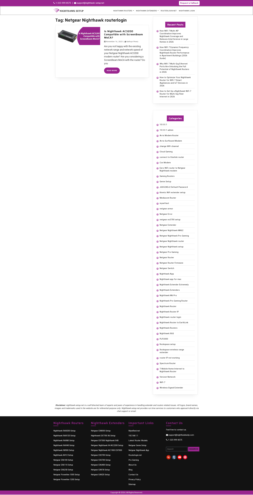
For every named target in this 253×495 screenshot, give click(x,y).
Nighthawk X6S (167, 333)
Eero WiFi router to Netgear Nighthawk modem (172, 169)
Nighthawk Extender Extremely (174, 284)
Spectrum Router (168, 363)
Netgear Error (166, 214)
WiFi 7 (162, 382)
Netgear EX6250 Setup (63, 469)
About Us (132, 464)
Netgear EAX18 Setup (100, 469)
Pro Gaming (133, 460)
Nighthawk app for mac (170, 279)
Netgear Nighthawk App (138, 450)
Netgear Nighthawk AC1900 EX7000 (106, 450)
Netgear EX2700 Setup (101, 455)
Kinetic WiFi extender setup (173, 192)
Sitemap (132, 484)
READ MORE (113, 71)
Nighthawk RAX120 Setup (64, 435)
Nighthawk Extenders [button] (146, 11)
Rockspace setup (168, 344)
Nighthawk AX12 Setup (63, 455)
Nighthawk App (167, 274)
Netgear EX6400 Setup (101, 464)
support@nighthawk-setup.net (90, 3)
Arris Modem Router (169, 135)
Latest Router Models (138, 440)
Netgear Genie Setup (137, 445)
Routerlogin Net (169, 11)
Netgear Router (167, 257)
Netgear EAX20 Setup (100, 474)
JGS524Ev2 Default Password (174, 187)
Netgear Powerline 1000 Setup (66, 474)
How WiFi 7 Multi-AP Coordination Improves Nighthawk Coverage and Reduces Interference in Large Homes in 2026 (174, 36)
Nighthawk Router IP (169, 311)
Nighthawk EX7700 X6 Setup (103, 435)
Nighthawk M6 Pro (168, 295)
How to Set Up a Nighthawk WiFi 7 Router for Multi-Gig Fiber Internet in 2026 (175, 94)
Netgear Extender (168, 225)
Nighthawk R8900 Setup (63, 450)
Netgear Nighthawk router (172, 241)
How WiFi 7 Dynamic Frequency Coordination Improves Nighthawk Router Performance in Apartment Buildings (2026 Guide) (174, 53)
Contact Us (133, 474)
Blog (130, 469)
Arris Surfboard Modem (171, 141)
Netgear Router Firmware (171, 263)
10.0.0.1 (163, 124)
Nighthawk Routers (168, 328)
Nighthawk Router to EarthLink (174, 322)
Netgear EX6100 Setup (63, 460)
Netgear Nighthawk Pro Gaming (174, 235)
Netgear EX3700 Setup (101, 460)
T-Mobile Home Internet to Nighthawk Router (172, 370)
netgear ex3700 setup (170, 219)
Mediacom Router (168, 198)
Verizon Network (168, 377)
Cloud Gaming (166, 151)
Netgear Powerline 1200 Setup (66, 479)
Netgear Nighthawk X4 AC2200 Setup (107, 445)
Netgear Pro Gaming (169, 252)
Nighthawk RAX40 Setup (63, 445)
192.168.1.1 (133, 435)
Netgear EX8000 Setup (101, 430)
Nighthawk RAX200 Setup (64, 430)
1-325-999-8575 (63, 3)
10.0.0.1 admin (166, 130)
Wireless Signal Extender (171, 387)
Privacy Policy (134, 479)
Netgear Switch (167, 268)
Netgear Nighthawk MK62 (171, 230)
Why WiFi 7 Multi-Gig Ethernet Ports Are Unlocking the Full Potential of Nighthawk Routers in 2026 (174, 67)
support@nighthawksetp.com (181, 435)
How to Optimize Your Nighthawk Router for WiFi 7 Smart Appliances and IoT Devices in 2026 (175, 81)
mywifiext (164, 203)
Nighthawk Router (168, 306)
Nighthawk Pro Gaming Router (174, 301)
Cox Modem (165, 162)
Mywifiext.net (134, 430)
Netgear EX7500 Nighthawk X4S (105, 440)
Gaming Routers (167, 176)
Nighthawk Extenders (170, 290)
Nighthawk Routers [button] (123, 11)
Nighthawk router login (170, 317)
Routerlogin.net (135, 455)
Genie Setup (165, 181)
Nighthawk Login (187, 11)
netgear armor (166, 208)
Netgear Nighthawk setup (172, 246)
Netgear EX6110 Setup (63, 464)
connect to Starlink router (172, 157)
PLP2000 (164, 339)
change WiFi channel (169, 146)
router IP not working (170, 358)
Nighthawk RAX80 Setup (63, 440)
